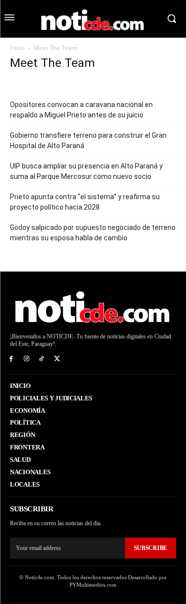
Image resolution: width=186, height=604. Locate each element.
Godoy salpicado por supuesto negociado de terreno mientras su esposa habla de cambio (93, 232)
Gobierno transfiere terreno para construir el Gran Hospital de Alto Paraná (88, 140)
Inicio (17, 48)
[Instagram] (26, 359)
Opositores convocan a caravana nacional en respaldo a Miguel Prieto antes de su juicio (81, 110)
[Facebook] (11, 359)
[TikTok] (42, 359)
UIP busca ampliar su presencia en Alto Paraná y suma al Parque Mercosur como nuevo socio (86, 171)
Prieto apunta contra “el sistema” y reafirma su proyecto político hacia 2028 (85, 202)
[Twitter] (57, 359)
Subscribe (150, 548)
